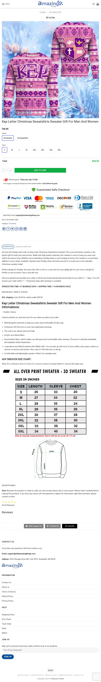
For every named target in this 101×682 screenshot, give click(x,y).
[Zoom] (5, 115)
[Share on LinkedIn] (25, 229)
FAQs (4, 628)
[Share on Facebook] (8, 229)
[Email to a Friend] (16, 229)
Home (43, 12)
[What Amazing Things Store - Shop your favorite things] (50, 4)
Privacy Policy (7, 601)
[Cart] (97, 4)
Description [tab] (8, 247)
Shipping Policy (8, 615)
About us (5, 587)
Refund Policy (7, 596)
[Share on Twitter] (12, 229)
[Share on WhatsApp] (4, 229)
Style (4, 133)
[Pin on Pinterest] (21, 229)
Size (4, 145)
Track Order (6, 624)
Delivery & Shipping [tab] (23, 247)
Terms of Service (9, 592)
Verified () (54, 526)
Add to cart (40, 170)
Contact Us (6, 582)
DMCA (4, 633)
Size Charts (6, 619)
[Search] (94, 4)
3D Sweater (55, 12)
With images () (35, 526)
